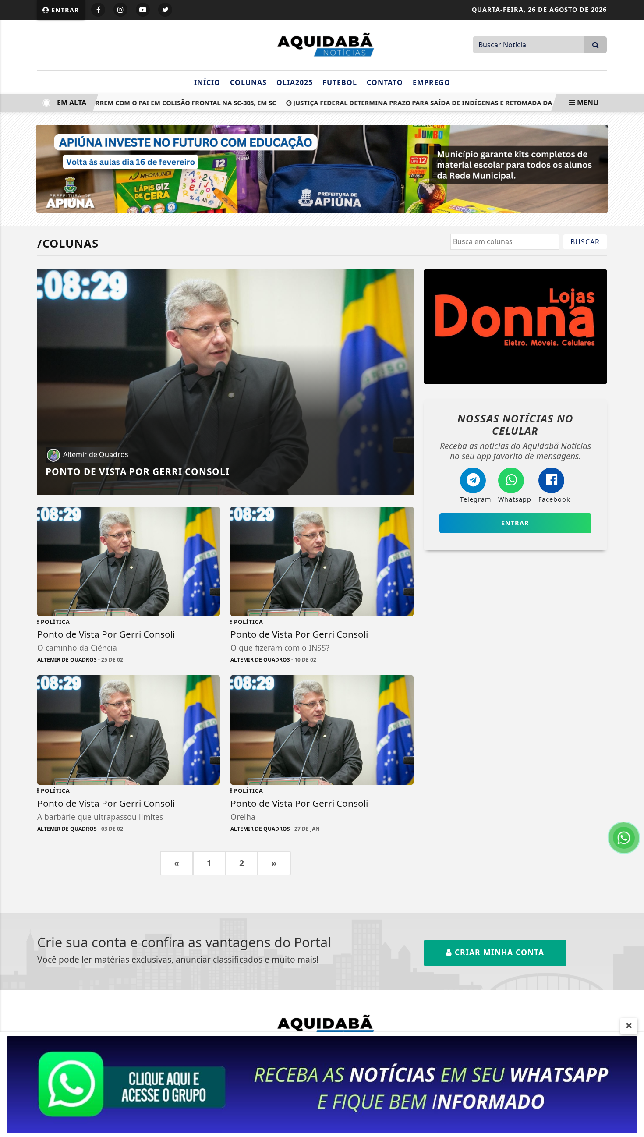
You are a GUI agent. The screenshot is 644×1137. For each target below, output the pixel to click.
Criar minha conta (498, 952)
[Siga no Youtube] (143, 10)
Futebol (339, 82)
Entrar (64, 10)
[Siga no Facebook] (98, 10)
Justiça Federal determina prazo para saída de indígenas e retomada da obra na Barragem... (434, 103)
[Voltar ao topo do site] (630, 682)
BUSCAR (585, 242)
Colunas (248, 82)
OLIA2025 (294, 82)
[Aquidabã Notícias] (322, 44)
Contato (385, 82)
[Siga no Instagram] (120, 10)
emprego (431, 82)
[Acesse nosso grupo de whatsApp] (322, 1084)
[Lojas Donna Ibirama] (515, 326)
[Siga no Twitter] (165, 10)
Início (207, 82)
